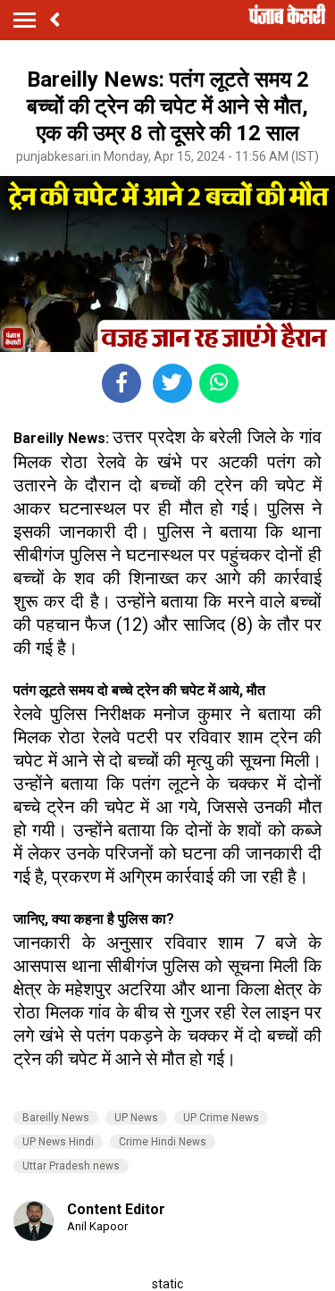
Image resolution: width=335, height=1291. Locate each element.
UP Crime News (221, 1117)
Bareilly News (55, 1117)
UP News (136, 1117)
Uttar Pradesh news (71, 1166)
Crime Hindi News (162, 1142)
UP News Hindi (58, 1142)
